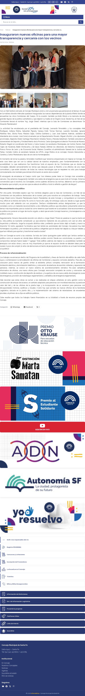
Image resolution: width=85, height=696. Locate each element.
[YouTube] (61, 2)
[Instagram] (72, 2)
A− (49, 2)
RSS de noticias (8, 676)
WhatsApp (16, 307)
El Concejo (6, 663)
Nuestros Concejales (9, 665)
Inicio (1, 30)
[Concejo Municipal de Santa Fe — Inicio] (42, 9)
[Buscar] (80, 22)
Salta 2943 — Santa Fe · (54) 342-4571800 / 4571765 (29, 2)
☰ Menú (6, 17)
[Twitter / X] (68, 2)
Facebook (29, 307)
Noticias (7, 30)
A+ (53, 2)
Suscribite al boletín (9, 673)
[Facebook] (65, 2)
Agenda (5, 671)
